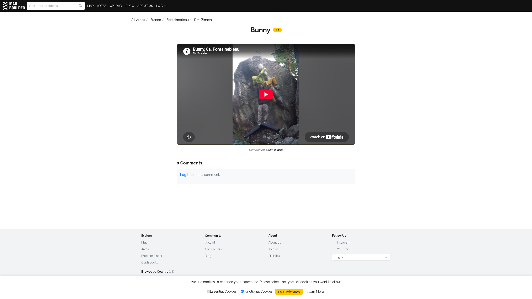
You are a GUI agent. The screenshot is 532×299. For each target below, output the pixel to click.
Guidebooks (149, 262)
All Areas (138, 20)
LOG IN (161, 5)
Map (144, 242)
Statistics (274, 255)
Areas (145, 249)
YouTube (342, 249)
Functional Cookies (258, 291)
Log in (185, 175)
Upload (210, 242)
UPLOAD (116, 5)
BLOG (130, 5)
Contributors (213, 249)
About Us (274, 242)
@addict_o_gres (272, 149)
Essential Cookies (223, 291)
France (155, 20)
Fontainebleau (177, 20)
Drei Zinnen (203, 20)
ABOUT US (145, 5)
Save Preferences (289, 291)
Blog (208, 255)
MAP (90, 5)
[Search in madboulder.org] (80, 6)
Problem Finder (151, 255)
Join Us (273, 249)
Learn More (315, 292)
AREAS (102, 5)
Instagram (343, 242)
